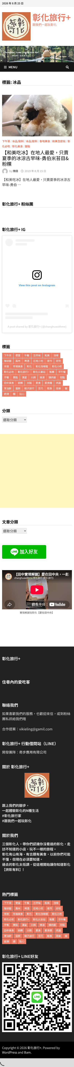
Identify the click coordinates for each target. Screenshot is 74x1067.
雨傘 (58, 388)
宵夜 (6, 366)
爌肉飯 (52, 377)
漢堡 (24, 377)
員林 (17, 361)
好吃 (58, 361)
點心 (21, 394)
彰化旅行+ (51, 17)
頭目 (15, 171)
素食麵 (48, 383)
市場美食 (18, 366)
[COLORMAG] (37, 785)
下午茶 (6, 141)
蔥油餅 (7, 388)
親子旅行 (29, 388)
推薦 (51, 372)
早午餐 (62, 372)
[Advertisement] (37, 471)
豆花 (40, 388)
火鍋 (33, 377)
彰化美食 (17, 146)
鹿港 (6, 394)
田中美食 (9, 383)
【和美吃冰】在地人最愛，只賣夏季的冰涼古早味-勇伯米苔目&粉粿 (35, 158)
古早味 (37, 355)
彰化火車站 (39, 372)
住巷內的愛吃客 (16, 682)
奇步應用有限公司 (32, 752)
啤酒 (26, 361)
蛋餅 (17, 388)
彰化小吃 (57, 366)
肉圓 (58, 383)
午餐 (26, 355)
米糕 (29, 383)
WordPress (9, 1052)
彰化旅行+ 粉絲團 (17, 204)
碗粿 (20, 383)
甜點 (27, 146)
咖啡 (56, 355)
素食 (38, 383)
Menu (13, 67)
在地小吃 (38, 361)
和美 (47, 355)
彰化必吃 (9, 372)
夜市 (49, 361)
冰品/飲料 (18, 141)
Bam (27, 1052)
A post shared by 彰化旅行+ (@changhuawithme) (37, 326)
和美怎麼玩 (58, 141)
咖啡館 (7, 361)
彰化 (29, 366)
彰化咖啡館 (42, 366)
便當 (17, 355)
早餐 (6, 377)
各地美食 (44, 141)
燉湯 (42, 377)
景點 (15, 377)
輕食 (49, 388)
